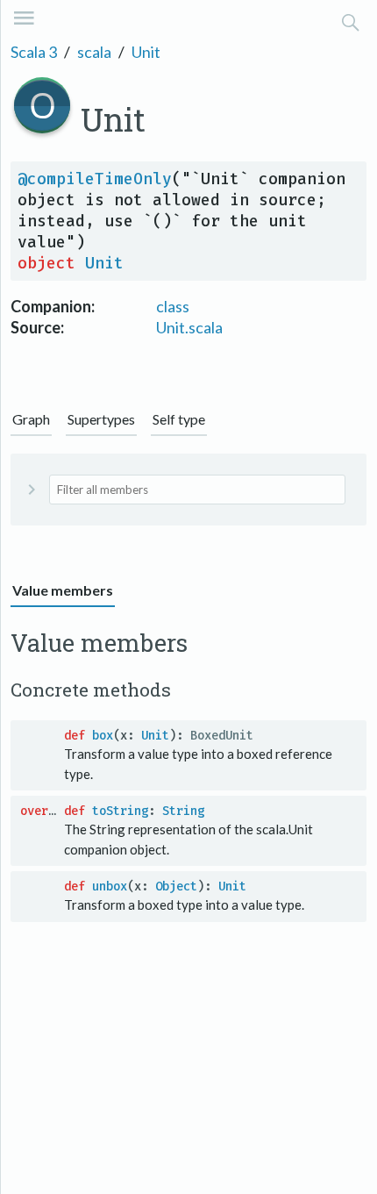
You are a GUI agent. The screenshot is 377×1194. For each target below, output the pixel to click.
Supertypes (101, 419)
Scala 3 (34, 51)
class (172, 306)
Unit (146, 51)
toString (120, 811)
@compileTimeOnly (95, 178)
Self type (179, 419)
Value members (62, 590)
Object (176, 886)
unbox (109, 886)
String (183, 811)
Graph (31, 419)
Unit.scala (189, 327)
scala (94, 51)
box (102, 735)
